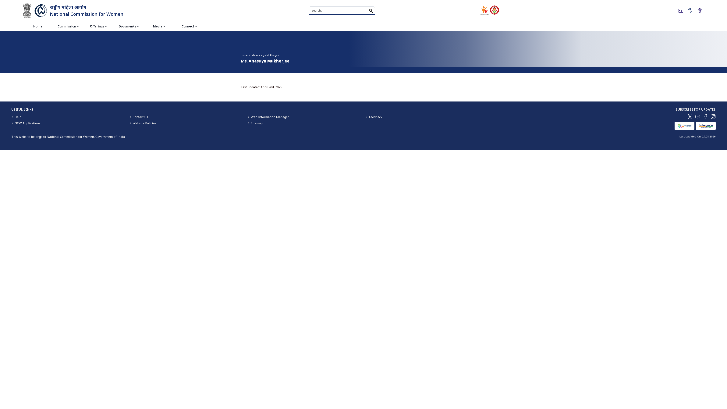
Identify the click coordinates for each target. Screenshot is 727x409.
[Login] (680, 10)
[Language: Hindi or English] (690, 10)
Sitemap (257, 123)
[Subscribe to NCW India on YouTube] (697, 116)
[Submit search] (371, 10)
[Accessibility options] (700, 10)
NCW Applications (27, 123)
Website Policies (144, 123)
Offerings (97, 26)
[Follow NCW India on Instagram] (713, 116)
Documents (127, 26)
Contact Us (140, 117)
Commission (67, 26)
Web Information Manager (270, 117)
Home (37, 26)
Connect (188, 26)
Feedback (375, 117)
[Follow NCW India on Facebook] (705, 116)
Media (157, 26)
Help (18, 117)
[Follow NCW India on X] (690, 116)
